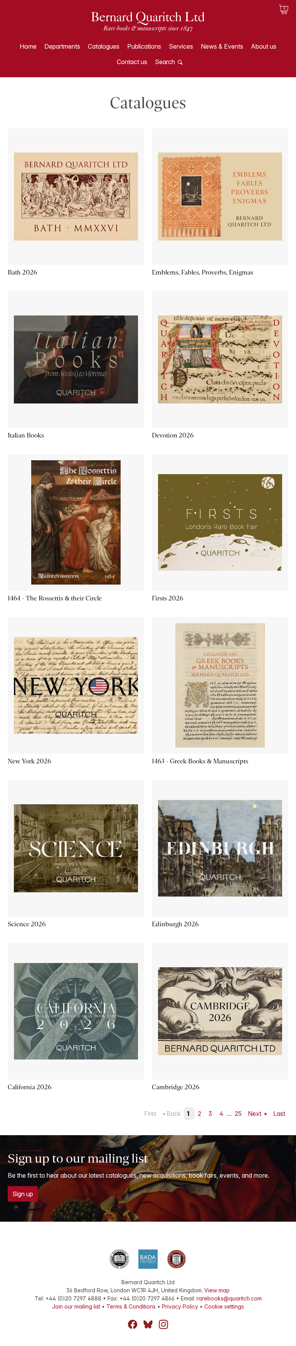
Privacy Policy (180, 1306)
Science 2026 (26, 924)
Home (28, 46)
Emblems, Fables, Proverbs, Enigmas (202, 272)
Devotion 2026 (172, 435)
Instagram (163, 1324)
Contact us (132, 62)
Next (255, 1113)
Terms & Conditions (131, 1306)
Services (181, 46)
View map (217, 1290)
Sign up (22, 1194)
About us (263, 46)
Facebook (132, 1324)
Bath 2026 (22, 272)
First (150, 1113)
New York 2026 (29, 761)
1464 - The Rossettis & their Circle (55, 598)
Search (165, 62)
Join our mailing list (76, 1306)
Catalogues (103, 46)
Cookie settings (224, 1306)
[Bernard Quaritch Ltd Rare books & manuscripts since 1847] (148, 27)
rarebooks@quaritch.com (229, 1298)
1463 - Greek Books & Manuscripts (200, 761)
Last (279, 1113)
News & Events (222, 46)
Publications (144, 46)
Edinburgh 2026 (175, 924)
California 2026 (29, 1087)
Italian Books (26, 435)
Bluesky (148, 1324)
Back (173, 1113)
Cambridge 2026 (175, 1087)
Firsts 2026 (167, 598)
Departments (62, 46)
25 (238, 1113)
